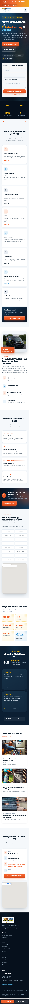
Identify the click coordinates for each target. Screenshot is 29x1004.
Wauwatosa (8, 535)
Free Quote (21, 1001)
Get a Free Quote (9, 49)
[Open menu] (25, 10)
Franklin (8, 543)
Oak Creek (21, 539)
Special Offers (5, 962)
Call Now (8, 1001)
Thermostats (5, 946)
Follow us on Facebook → (7, 984)
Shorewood (21, 555)
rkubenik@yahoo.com (13, 870)
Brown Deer (21, 559)
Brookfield (21, 535)
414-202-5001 (12, 94)
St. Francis (7, 551)
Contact (3, 966)
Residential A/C (5, 937)
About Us (4, 957)
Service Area (4, 959)
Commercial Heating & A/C (7, 939)
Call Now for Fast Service (14, 875)
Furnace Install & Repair (7, 935)
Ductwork (4, 951)
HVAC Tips (4, 964)
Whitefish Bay (8, 559)
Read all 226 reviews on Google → (14, 718)
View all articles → (7, 736)
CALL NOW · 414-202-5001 (10, 5)
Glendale (8, 555)
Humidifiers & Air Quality (7, 949)
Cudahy (21, 547)
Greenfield (7, 539)
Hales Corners (8, 547)
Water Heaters (5, 944)
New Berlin (21, 543)
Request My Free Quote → (14, 91)
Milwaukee (8, 531)
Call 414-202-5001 (11, 44)
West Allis (21, 531)
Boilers (3, 942)
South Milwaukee (21, 551)
